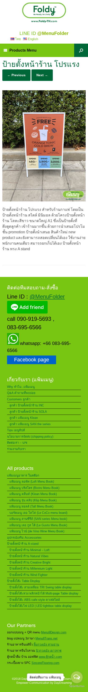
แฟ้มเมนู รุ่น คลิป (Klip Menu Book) (33, 500)
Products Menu (23, 50)
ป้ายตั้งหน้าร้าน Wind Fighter (28, 575)
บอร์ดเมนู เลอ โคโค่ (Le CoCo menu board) (38, 512)
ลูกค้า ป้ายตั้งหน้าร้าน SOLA (28, 411)
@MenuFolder (47, 296)
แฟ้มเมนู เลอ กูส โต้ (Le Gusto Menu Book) (38, 525)
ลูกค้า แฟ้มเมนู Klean (23, 418)
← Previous (16, 75)
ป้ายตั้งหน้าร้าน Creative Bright (29, 562)
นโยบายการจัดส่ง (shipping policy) (30, 436)
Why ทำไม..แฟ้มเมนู (21, 387)
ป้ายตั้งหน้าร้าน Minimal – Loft (29, 550)
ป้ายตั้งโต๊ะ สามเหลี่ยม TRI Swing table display (40, 587)
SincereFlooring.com (45, 663)
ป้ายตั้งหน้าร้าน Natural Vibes (29, 556)
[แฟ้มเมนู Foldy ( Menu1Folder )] (44, 12)
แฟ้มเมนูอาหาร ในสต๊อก (23, 475)
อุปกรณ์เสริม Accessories (24, 537)
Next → (42, 75)
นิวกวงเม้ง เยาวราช (48, 650)
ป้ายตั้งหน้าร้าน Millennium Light (30, 568)
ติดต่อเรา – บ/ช (17, 442)
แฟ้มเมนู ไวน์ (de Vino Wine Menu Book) (36, 531)
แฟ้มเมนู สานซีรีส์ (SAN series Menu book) (38, 519)
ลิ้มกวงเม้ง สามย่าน (46, 644)
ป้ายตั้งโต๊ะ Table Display (23, 581)
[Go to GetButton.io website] (76, 687)
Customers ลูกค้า (18, 399)
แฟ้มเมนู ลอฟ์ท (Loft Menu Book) (31, 481)
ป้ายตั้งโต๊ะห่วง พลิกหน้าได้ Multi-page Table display (43, 593)
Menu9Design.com (53, 632)
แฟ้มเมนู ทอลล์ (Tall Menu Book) (31, 506)
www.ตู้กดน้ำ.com (50, 656)
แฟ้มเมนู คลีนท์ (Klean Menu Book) (33, 494)
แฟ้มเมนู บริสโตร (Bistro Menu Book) (34, 488)
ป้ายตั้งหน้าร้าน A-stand (22, 543)
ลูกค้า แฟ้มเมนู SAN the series (30, 424)
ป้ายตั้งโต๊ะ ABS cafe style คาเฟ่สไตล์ (34, 599)
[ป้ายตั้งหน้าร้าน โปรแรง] (44, 200)
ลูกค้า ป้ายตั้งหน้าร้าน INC (26, 405)
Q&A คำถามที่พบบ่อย (21, 393)
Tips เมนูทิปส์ (16, 430)
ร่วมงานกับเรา (16, 449)
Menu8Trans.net (46, 638)
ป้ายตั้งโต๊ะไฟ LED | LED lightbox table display (40, 606)
